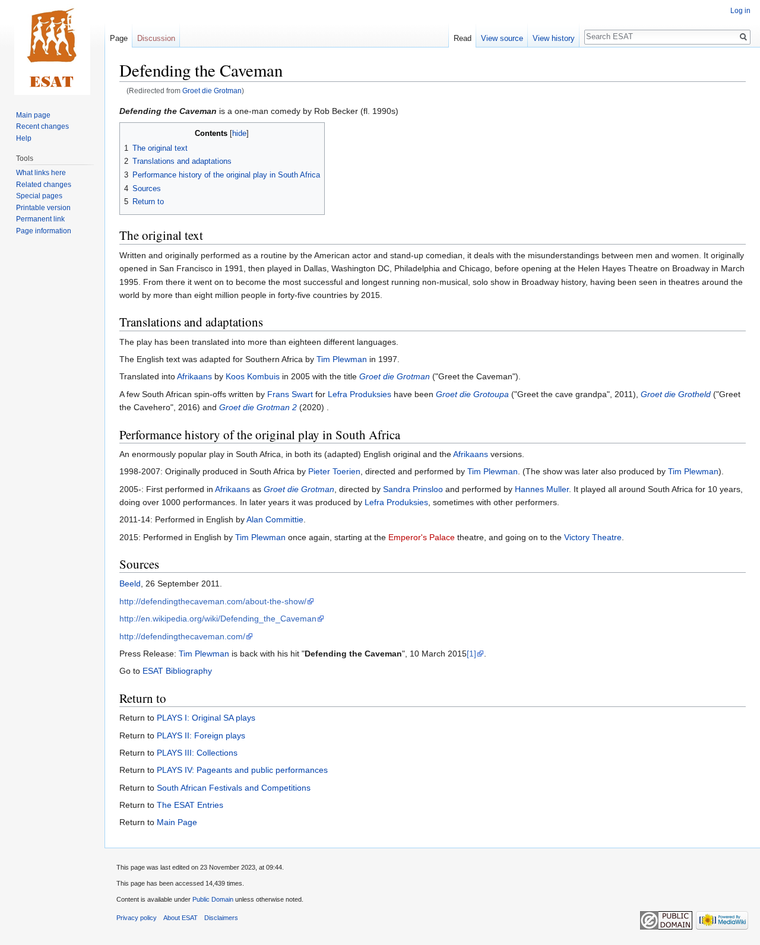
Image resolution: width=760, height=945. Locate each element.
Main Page (177, 822)
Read (462, 38)
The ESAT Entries (190, 805)
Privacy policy (136, 917)
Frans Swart (290, 394)
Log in (740, 11)
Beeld (130, 583)
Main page (33, 115)
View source (502, 38)
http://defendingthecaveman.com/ (182, 636)
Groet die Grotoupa (472, 394)
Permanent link (40, 219)
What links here (41, 173)
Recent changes (42, 126)
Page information (43, 231)
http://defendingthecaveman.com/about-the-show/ (212, 601)
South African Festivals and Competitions (234, 787)
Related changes (43, 184)
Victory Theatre (593, 537)
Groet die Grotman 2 (258, 407)
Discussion (156, 38)
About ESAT (180, 917)
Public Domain (212, 899)
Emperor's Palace (421, 537)
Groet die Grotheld (676, 394)
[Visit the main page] (52, 47)
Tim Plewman (341, 359)
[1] (471, 653)
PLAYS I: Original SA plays (206, 717)
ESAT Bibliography (177, 671)
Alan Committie (274, 519)
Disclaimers (221, 917)
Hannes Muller (542, 489)
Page (119, 38)
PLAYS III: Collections (197, 752)
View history (554, 38)
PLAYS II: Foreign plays (201, 735)
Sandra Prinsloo (413, 489)
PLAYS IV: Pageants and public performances (242, 770)
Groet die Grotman (212, 90)
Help (23, 138)
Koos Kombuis (253, 376)
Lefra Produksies (359, 394)
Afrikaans (194, 376)
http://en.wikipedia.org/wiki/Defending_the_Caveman (217, 618)
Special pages (39, 196)
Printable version (43, 208)
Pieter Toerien (334, 471)
